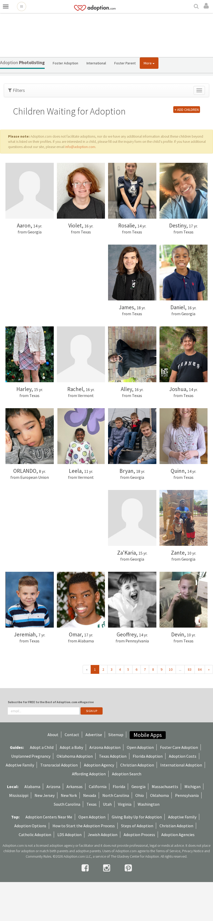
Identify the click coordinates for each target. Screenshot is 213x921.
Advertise (93, 734)
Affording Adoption (89, 773)
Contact (72, 734)
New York (69, 795)
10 (170, 669)
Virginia (124, 804)
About (53, 734)
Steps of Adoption (137, 825)
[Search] (197, 6)
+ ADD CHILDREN (187, 109)
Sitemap (115, 734)
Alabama (32, 786)
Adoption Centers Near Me (48, 816)
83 (189, 669)
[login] (207, 6)
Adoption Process (139, 834)
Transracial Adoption (59, 765)
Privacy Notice (192, 851)
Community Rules (38, 856)
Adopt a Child (42, 747)
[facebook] (86, 868)
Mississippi (18, 795)
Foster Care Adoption (179, 747)
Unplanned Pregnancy (30, 756)
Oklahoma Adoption (75, 756)
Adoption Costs (182, 756)
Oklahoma (159, 795)
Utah (107, 804)
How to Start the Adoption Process (83, 825)
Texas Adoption (113, 756)
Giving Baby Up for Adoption (137, 816)
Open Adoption (140, 747)
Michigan (192, 786)
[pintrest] (128, 868)
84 (200, 669)
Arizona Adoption (105, 747)
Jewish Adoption (102, 834)
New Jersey (45, 795)
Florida (119, 786)
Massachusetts (165, 786)
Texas (91, 804)
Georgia (138, 786)
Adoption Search (126, 773)
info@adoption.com (80, 146)
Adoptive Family (20, 765)
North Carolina (115, 795)
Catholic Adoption (35, 834)
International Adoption (181, 765)
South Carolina (67, 804)
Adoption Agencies (178, 834)
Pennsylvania (187, 795)
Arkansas (74, 786)
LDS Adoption (69, 834)
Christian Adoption (137, 765)
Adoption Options (30, 825)
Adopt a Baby (71, 747)
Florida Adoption (148, 756)
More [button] (148, 63)
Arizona (53, 786)
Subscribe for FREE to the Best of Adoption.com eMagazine (51, 702)
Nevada (89, 795)
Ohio (139, 795)
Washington (148, 804)
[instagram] (107, 868)
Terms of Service (168, 851)
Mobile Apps (148, 734)
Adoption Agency (99, 765)
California (97, 786)
